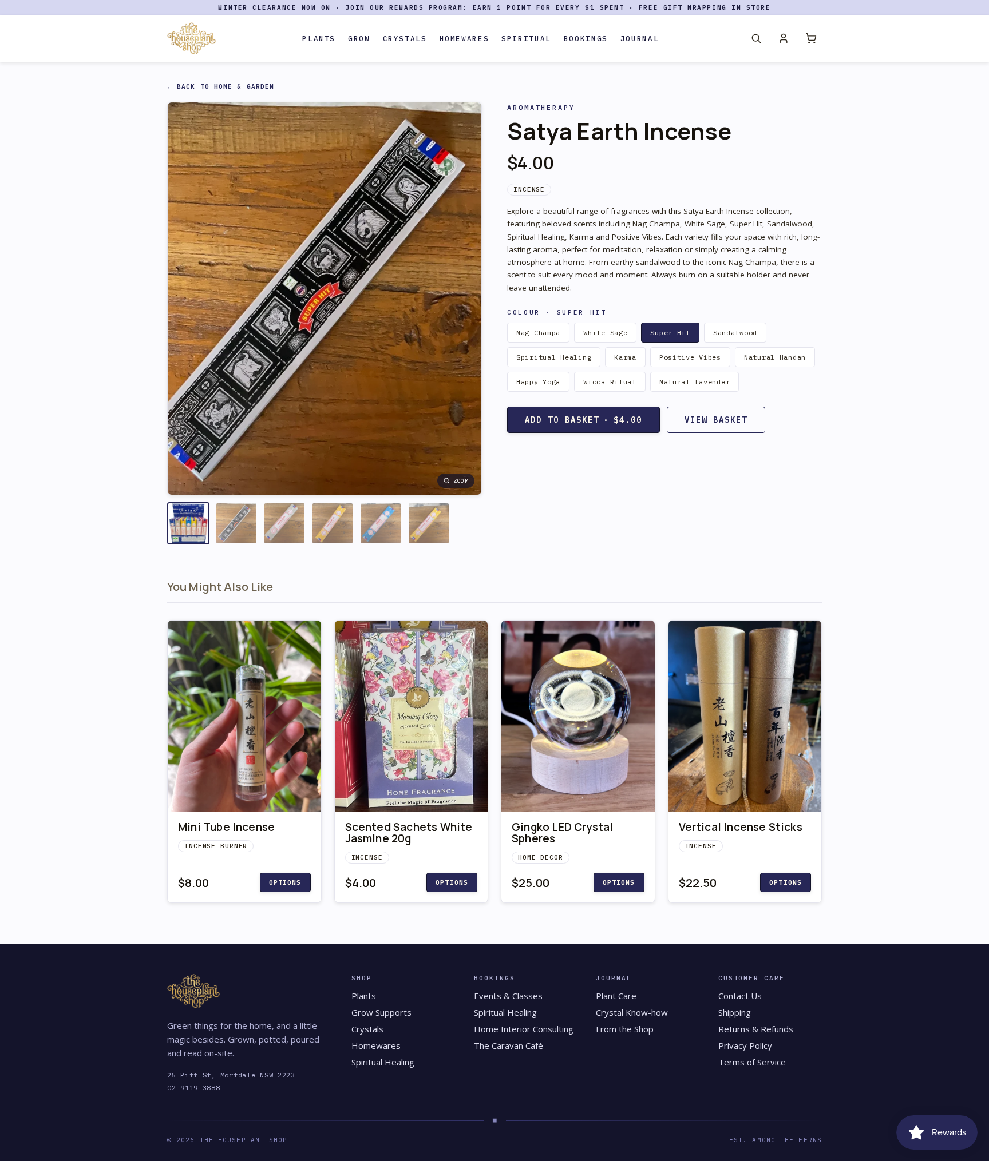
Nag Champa (538, 332)
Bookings (586, 38)
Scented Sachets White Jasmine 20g (409, 833)
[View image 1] (188, 523)
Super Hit (670, 332)
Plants (318, 38)
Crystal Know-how (632, 1012)
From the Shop (625, 1029)
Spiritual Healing (553, 357)
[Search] (756, 38)
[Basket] (811, 38)
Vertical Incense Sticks (740, 827)
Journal (639, 38)
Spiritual (526, 38)
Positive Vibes (690, 357)
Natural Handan (775, 357)
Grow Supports (381, 1012)
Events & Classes (508, 995)
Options (285, 882)
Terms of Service (752, 1062)
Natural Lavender (694, 381)
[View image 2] (236, 523)
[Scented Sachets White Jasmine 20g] (411, 716)
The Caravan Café (508, 1045)
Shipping (734, 1012)
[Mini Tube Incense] (244, 716)
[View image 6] (429, 523)
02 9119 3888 (193, 1087)
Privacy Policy (745, 1045)
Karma (625, 357)
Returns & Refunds (755, 1029)
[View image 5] (380, 523)
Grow (359, 38)
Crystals (405, 38)
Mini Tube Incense (226, 827)
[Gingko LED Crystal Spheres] (578, 716)
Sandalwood (735, 332)
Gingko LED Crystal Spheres (562, 833)
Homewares (464, 38)
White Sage (605, 332)
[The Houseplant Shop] (191, 38)
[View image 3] (284, 523)
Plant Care (616, 995)
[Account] (783, 38)
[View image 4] (332, 523)
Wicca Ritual (609, 381)
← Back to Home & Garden (221, 86)
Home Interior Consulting (523, 1029)
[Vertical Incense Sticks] (745, 716)
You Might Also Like (220, 586)
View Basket (716, 420)
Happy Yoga (538, 381)
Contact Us (740, 995)
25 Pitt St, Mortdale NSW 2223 (231, 1075)
